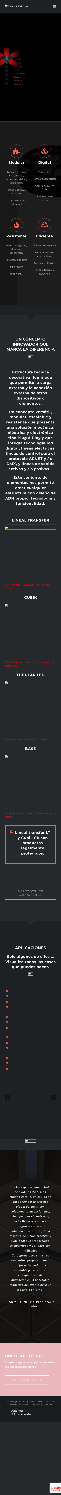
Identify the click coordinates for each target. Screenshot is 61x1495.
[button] (7, 1097)
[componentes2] (30, 604)
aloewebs (47, 1404)
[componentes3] (30, 682)
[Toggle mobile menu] (54, 6)
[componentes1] (30, 527)
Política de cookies (21, 1414)
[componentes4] (30, 756)
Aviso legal (17, 1410)
